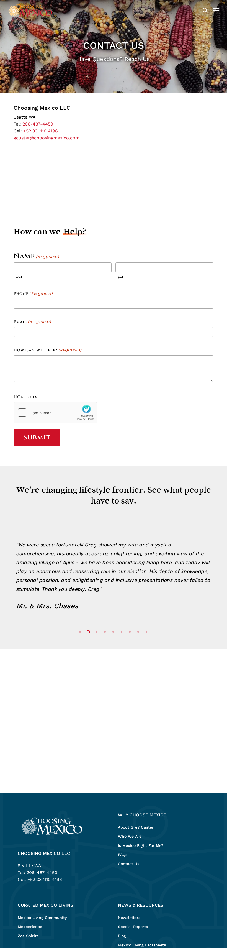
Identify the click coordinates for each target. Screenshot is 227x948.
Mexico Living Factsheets (142, 945)
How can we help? (48, 350)
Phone (33, 293)
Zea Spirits (28, 936)
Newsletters (129, 917)
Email (32, 321)
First (18, 277)
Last (119, 277)
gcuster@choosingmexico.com (46, 137)
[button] (216, 10)
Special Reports (133, 926)
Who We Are (129, 836)
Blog (122, 936)
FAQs (122, 854)
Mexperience (30, 926)
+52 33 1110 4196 (40, 131)
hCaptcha (25, 397)
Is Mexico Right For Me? (140, 845)
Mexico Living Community (42, 917)
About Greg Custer (136, 827)
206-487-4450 (37, 124)
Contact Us (128, 864)
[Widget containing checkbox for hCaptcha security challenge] (55, 412)
